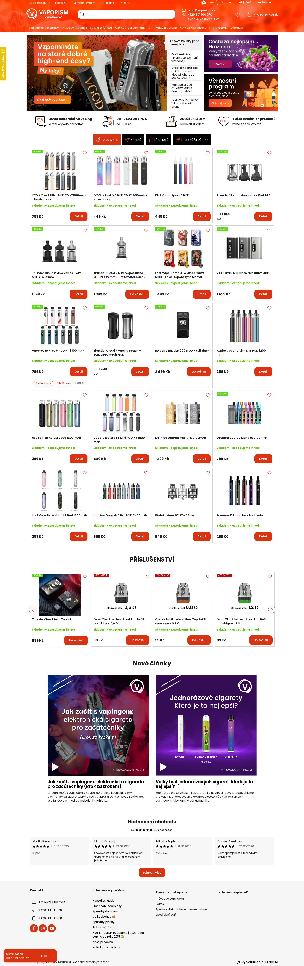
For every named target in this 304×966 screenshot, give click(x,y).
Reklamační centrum (107, 927)
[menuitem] (42, 27)
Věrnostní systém (84, 3)
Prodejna (108, 3)
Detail (78, 216)
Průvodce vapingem (170, 899)
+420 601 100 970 (199, 15)
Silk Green (64, 383)
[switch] (209, 2)
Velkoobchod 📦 (104, 917)
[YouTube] (52, 928)
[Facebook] (34, 928)
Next (271, 609)
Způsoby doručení (105, 911)
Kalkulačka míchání (106, 947)
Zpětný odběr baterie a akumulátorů (181, 909)
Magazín (60, 3)
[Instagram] (43, 928)
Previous (32, 609)
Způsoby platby (103, 922)
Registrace (264, 2)
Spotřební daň (166, 915)
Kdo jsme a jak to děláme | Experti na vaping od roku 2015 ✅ (118, 935)
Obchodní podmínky (107, 906)
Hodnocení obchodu (152, 822)
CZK (225, 2)
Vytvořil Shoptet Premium (260, 962)
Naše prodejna (103, 942)
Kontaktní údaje (104, 901)
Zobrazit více (152, 873)
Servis (160, 904)
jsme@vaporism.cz (201, 10)
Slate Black (43, 383)
